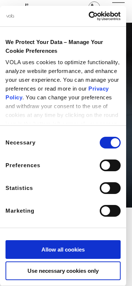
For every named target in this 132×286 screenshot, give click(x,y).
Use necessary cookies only (63, 271)
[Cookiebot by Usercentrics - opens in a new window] (90, 16)
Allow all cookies (63, 249)
